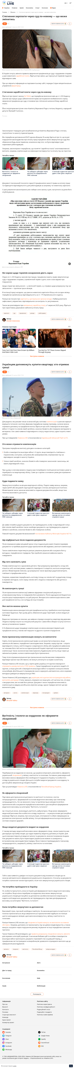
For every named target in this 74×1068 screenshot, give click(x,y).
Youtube (8, 1032)
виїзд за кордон (50, 949)
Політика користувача (44, 1004)
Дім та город (6, 970)
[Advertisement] (37, 122)
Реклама (5, 1012)
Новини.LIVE (23, 438)
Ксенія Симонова (13, 321)
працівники (22, 313)
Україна (6, 8)
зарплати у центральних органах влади (36, 299)
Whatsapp (8, 1049)
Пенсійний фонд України (51, 787)
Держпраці (16, 86)
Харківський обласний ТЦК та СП (55, 438)
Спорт (37, 8)
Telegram (8, 1036)
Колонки (45, 8)
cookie (14, 1066)
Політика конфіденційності (46, 1007)
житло (15, 693)
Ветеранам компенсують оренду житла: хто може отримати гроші (61, 515)
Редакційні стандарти (44, 1012)
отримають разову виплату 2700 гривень (18, 666)
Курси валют (6, 1020)
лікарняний (17, 775)
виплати (6, 949)
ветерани (6, 693)
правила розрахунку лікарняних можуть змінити (50, 934)
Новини (14, 8)
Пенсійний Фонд (37, 949)
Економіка (29, 8)
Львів (4, 986)
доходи (32, 313)
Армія (22, 8)
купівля (56, 693)
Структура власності (9, 1015)
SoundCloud (45, 1043)
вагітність (25, 949)
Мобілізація (41, 986)
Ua (65, 3)
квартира (35, 693)
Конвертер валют (8, 1022)
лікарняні (15, 949)
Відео (54, 8)
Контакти (5, 1009)
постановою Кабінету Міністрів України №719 (53, 534)
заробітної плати (22, 76)
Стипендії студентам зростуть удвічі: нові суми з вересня (38, 514)
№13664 (27, 96)
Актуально (6, 963)
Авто (38, 963)
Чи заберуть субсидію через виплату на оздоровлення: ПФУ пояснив (37, 173)
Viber (7, 1039)
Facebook (8, 1046)
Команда (5, 1017)
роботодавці (42, 313)
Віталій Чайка (12, 700)
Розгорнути (37, 994)
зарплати (6, 313)
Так (71, 1066)
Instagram (8, 1043)
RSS (42, 1046)
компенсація (52, 421)
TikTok (43, 1032)
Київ (38, 978)
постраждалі (45, 693)
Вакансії (5, 1007)
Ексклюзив (6, 978)
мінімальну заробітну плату (35, 305)
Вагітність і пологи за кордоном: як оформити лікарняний (11, 173)
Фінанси (13, 12)
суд (14, 313)
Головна (4, 12)
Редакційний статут (43, 1009)
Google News (45, 1036)
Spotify (43, 1039)
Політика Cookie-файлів (45, 1015)
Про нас (5, 1004)
